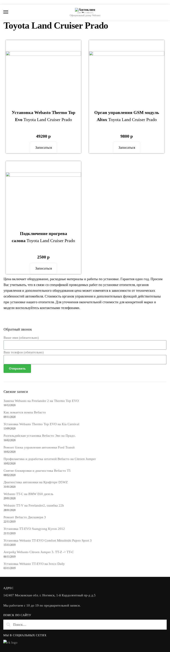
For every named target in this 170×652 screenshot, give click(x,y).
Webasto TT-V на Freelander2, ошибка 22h (34, 505)
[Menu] (10, 12)
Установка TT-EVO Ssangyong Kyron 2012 (34, 529)
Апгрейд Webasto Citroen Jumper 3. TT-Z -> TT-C (39, 552)
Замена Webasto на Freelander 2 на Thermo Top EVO (41, 401)
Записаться (43, 147)
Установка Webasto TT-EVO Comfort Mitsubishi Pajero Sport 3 (48, 540)
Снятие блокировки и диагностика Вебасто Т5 (37, 470)
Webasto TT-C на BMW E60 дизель (28, 494)
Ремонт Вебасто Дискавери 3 (25, 517)
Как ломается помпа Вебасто (25, 412)
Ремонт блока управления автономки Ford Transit (39, 447)
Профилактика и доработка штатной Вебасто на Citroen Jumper (50, 459)
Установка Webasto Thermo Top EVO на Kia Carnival (41, 424)
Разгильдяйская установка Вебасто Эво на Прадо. (40, 435)
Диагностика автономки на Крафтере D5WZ (36, 482)
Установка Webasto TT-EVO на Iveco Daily (34, 564)
